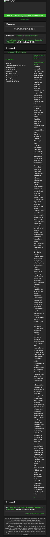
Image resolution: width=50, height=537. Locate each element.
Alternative (11, 42)
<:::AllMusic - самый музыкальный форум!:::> (25, 40)
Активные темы (25, 19)
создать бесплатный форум (34, 513)
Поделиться (37, 55)
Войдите (19, 35)
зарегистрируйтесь (31, 35)
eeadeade (9, 60)
